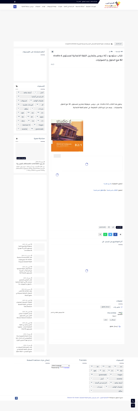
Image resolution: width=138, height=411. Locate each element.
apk (21, 113)
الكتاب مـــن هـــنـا (112, 190)
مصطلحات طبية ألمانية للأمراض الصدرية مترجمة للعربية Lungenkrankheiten (87, 44)
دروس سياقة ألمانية (28, 6)
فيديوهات (22, 101)
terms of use (94, 1)
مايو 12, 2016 (27, 345)
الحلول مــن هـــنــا (99, 190)
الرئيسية (118, 51)
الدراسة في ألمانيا (69, 6)
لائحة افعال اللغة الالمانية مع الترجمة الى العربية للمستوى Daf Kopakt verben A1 (24, 271)
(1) (52, 64)
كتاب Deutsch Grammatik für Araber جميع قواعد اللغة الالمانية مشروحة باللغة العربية (24, 260)
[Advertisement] (69, 25)
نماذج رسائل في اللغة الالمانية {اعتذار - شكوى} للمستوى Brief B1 (25, 327)
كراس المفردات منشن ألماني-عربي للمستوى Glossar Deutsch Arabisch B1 (24, 316)
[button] (115, 234)
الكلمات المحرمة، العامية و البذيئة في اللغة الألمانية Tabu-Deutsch (24, 304)
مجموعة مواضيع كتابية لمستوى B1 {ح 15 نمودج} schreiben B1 (25, 248)
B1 (30, 117)
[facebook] (14, 1)
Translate (66, 368)
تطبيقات (37, 6)
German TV (24, 125)
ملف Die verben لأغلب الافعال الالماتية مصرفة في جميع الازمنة (24, 293)
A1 (40, 113)
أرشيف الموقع (86, 1)
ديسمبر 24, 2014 (26, 289)
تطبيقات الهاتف (36, 101)
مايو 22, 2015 (27, 278)
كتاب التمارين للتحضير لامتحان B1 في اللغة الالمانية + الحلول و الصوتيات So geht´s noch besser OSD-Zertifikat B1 (24, 282)
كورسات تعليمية (91, 6)
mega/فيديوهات (51, 6)
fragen (38, 125)
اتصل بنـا (79, 1)
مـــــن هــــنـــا (107, 184)
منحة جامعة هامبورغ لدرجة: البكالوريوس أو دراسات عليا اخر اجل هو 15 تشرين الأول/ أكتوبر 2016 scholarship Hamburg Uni (24, 338)
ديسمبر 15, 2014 (26, 255)
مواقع (23, 109)
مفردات (60, 6)
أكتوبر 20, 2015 (26, 312)
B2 (109, 227)
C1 (40, 121)
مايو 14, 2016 (27, 334)
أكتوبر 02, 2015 (26, 300)
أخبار (39, 93)
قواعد (43, 6)
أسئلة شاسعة (80, 6)
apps (40, 117)
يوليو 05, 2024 (39, 162)
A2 (30, 113)
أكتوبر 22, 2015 (26, 244)
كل (110, 51)
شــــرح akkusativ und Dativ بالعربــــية (30, 164)
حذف (105, 319)
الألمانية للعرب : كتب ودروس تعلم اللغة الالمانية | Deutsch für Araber (87, 398)
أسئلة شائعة (24, 93)
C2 (31, 121)
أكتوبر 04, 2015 (26, 323)
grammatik (103, 227)
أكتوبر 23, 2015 (26, 267)
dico (21, 121)
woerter (22, 129)
